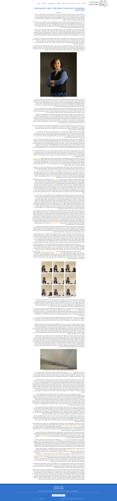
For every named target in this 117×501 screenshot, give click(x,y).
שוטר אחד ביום (71, 3)
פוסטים (58, 3)
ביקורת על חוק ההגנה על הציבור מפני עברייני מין (49, 452)
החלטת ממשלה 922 (41, 457)
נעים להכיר (78, 3)
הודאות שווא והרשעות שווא (66, 452)
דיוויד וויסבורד (56, 179)
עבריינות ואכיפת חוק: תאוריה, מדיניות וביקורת (75, 449)
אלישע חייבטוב (63, 439)
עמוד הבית (84, 3)
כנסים (39, 3)
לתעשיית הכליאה (74, 309)
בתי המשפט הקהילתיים (44, 436)
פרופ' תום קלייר (57, 253)
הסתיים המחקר (71, 372)
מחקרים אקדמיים (51, 3)
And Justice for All (37, 158)
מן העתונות (64, 3)
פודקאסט (43, 3)
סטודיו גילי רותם (36, 498)
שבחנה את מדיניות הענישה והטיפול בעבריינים (71, 426)
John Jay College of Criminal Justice (47, 251)
